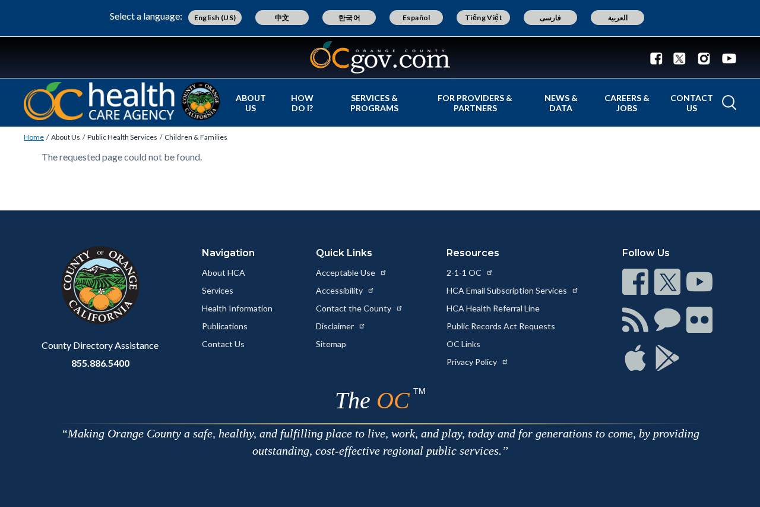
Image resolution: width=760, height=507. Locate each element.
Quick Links (344, 253)
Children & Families (195, 137)
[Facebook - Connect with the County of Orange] (659, 58)
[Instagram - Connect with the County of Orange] (704, 58)
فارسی (550, 17)
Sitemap (331, 344)
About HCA (223, 272)
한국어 (349, 17)
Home (34, 137)
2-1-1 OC (464, 272)
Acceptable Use (346, 272)
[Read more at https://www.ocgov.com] (100, 285)
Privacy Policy (472, 362)
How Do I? (302, 103)
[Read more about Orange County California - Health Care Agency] (122, 101)
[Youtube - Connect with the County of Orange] (726, 58)
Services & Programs (374, 103)
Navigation (228, 253)
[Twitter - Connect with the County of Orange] (679, 58)
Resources (472, 253)
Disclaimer (336, 326)
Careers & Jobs (627, 103)
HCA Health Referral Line (493, 308)
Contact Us (691, 103)
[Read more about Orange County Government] (380, 57)
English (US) (215, 17)
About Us (251, 103)
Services (217, 290)
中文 (282, 17)
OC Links (463, 344)
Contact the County (354, 308)
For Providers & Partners (475, 103)
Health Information (237, 308)
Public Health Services (122, 137)
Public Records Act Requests (500, 326)
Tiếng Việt (483, 17)
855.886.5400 (100, 363)
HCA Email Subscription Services (507, 290)
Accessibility (340, 290)
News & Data (561, 103)
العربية (618, 17)
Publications (225, 326)
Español (416, 17)
